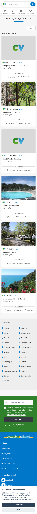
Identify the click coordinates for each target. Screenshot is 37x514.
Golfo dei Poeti (26, 343)
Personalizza (29, 499)
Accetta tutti (18, 504)
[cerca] (32, 4)
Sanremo (24, 371)
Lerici (5, 357)
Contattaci (5, 449)
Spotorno (7, 381)
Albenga (24, 328)
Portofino (24, 362)
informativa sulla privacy (16, 415)
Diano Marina (25, 338)
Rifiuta (18, 509)
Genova (6, 343)
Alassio (6, 328)
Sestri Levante (26, 376)
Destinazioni (6, 323)
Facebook (9, 480)
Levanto (24, 357)
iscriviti (18, 419)
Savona (6, 376)
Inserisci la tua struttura (10, 468)
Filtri (31, 28)
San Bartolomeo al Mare (12, 371)
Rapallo (6, 366)
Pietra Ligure (8, 362)
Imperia (6, 352)
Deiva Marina (8, 338)
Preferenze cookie (8, 463)
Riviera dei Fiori (26, 366)
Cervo (6, 333)
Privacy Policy (6, 454)
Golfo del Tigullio (9, 347)
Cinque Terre (25, 333)
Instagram (9, 485)
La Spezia (24, 352)
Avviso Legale (6, 458)
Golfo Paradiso (26, 347)
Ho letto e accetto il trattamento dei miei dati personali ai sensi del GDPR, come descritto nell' (20, 411)
